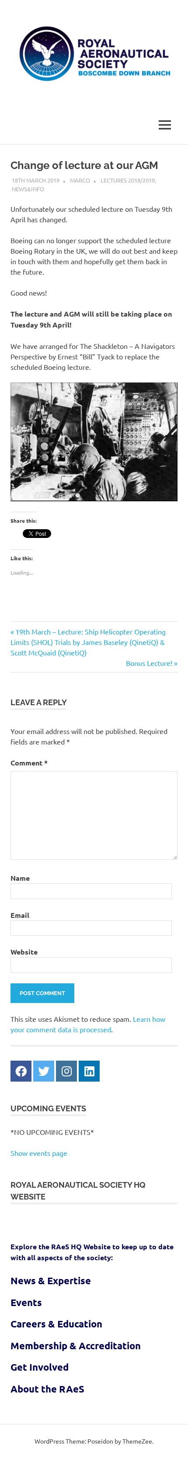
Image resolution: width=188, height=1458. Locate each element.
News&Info (28, 189)
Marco (80, 180)
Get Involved (39, 1367)
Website (24, 951)
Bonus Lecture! (149, 662)
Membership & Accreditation (75, 1345)
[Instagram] (66, 1071)
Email (19, 915)
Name (20, 877)
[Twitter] (43, 1071)
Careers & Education (56, 1324)
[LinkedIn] (89, 1071)
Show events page (38, 1152)
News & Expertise (50, 1280)
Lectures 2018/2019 (128, 180)
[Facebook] (20, 1071)
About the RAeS (47, 1389)
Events (26, 1302)
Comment (29, 762)
